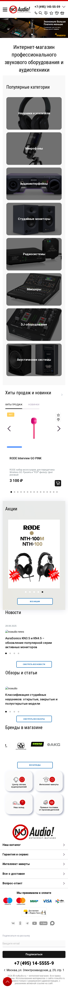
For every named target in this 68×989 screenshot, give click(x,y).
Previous (9, 428)
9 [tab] (37, 492)
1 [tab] (32, 34)
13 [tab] (50, 492)
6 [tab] (27, 492)
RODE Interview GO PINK (26, 458)
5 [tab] (24, 492)
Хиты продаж (13, 404)
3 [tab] (17, 492)
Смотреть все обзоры (34, 719)
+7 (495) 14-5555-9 (34, 963)
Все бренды (35, 765)
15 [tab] (57, 492)
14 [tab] (53, 492)
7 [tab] (31, 492)
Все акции (35, 601)
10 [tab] (40, 492)
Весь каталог (62, 395)
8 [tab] (34, 492)
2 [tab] (36, 34)
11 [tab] (44, 492)
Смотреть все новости (34, 664)
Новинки (33, 404)
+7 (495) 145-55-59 (47, 6)
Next (59, 428)
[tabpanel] (34, 28)
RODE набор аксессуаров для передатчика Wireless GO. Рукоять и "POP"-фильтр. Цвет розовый (32, 472)
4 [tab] (21, 492)
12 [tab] (47, 492)
